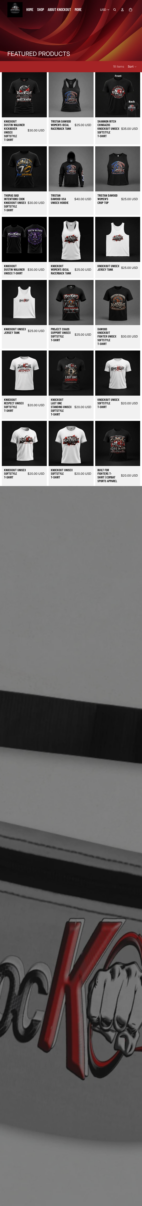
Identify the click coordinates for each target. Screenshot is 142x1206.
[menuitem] (78, 9)
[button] (132, 67)
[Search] (115, 10)
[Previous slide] (6, 95)
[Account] (122, 10)
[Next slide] (43, 95)
